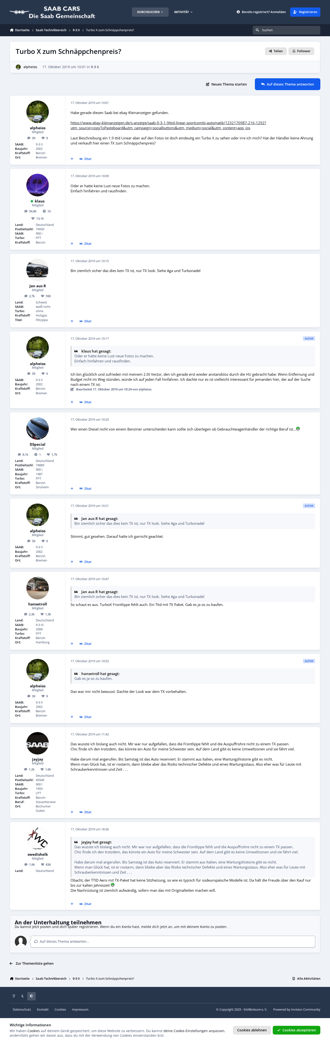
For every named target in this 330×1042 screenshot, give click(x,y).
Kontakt (43, 1009)
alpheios (30, 67)
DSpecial (37, 444)
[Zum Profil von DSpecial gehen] (37, 428)
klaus (39, 201)
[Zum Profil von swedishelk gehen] (37, 838)
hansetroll (37, 604)
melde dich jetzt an (156, 926)
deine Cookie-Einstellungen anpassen (194, 1030)
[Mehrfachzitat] (72, 159)
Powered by (296, 1009)
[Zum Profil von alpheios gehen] (18, 67)
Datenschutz (22, 1009)
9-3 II (95, 67)
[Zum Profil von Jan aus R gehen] (37, 270)
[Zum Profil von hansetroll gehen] (37, 588)
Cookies (60, 1009)
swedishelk (38, 854)
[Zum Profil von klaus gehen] (37, 185)
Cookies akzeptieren (299, 1030)
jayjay (37, 759)
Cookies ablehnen (252, 1030)
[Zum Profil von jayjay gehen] (37, 743)
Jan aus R (37, 286)
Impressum (80, 1009)
